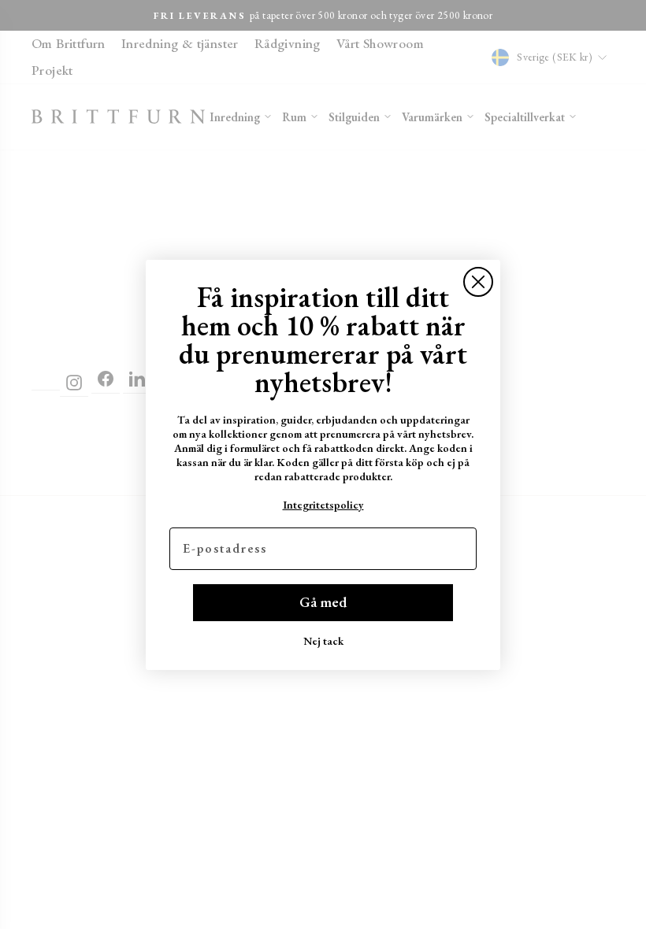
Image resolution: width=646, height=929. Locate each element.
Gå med (323, 602)
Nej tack (323, 641)
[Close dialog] (478, 282)
